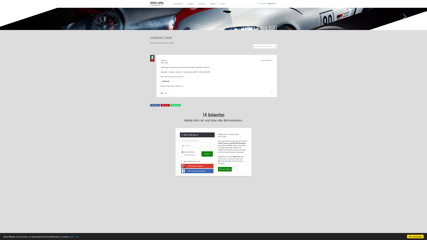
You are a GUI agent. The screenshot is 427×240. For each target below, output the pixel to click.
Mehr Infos (74, 236)
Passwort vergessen (189, 155)
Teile (223, 4)
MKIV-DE (166, 81)
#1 (271, 93)
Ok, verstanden (415, 236)
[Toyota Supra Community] (158, 4)
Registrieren (271, 3)
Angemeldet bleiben (189, 152)
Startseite (178, 4)
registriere (236, 156)
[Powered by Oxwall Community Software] (7, 194)
